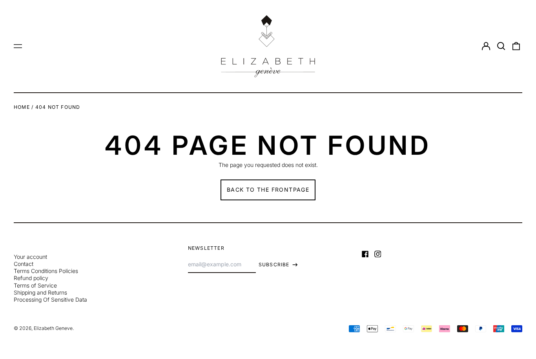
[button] (501, 46)
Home (22, 107)
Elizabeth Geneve (53, 328)
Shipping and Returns (40, 292)
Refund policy (31, 278)
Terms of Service (35, 285)
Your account (30, 256)
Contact (23, 263)
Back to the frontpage (268, 189)
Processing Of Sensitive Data (50, 299)
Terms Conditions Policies (46, 270)
